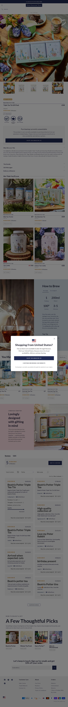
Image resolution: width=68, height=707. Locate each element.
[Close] (54, 338)
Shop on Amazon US (34, 358)
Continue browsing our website (34, 363)
